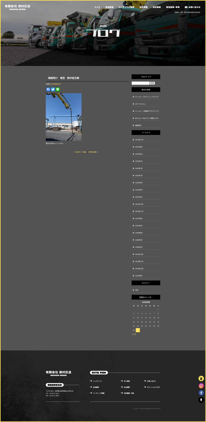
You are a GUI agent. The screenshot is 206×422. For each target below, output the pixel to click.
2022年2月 (138, 190)
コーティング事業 (126, 7)
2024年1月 (138, 161)
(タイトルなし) (140, 104)
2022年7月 (138, 175)
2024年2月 (138, 154)
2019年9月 (138, 276)
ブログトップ (146, 77)
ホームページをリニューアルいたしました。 (147, 97)
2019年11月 (139, 261)
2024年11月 (139, 140)
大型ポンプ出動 (79, 152)
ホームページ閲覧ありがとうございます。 (147, 111)
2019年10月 (139, 268)
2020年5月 (138, 240)
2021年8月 (138, 218)
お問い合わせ (193, 7)
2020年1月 (138, 247)
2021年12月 (139, 204)
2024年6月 (138, 147)
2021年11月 (139, 211)
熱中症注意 (93, 152)
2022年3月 (138, 182)
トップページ (97, 7)
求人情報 (143, 7)
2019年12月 (139, 254)
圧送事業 (109, 7)
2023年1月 (138, 168)
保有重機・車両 (173, 7)
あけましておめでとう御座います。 (147, 118)
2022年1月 (138, 197)
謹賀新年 (138, 125)
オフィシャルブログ (153, 387)
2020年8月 (138, 233)
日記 (136, 290)
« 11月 (134, 334)
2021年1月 (138, 225)
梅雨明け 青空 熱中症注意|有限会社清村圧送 (187, 12)
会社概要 (156, 7)
